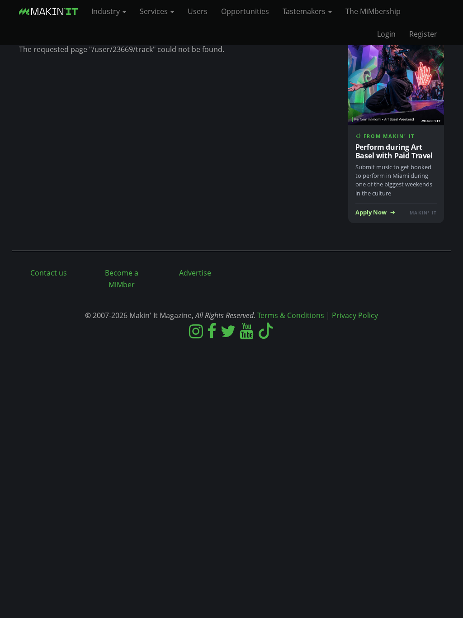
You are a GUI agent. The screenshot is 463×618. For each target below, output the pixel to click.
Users (198, 11)
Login (386, 34)
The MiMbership (373, 11)
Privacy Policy (355, 315)
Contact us (48, 273)
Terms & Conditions (290, 315)
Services (155, 11)
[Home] (52, 11)
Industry (106, 11)
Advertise (195, 273)
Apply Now (371, 212)
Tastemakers (305, 11)
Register (423, 34)
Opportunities (245, 11)
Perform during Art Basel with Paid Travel (394, 151)
